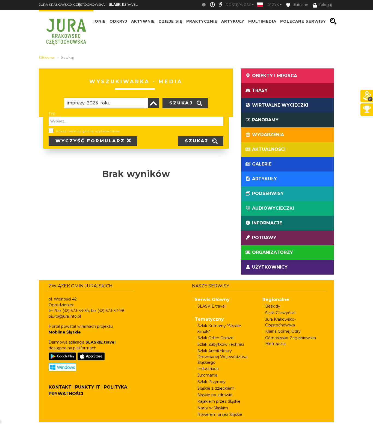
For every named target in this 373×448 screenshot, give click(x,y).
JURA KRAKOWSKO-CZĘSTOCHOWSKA (72, 4)
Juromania (207, 375)
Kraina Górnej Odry (283, 331)
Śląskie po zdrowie (214, 394)
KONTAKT (60, 387)
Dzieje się (170, 21)
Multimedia (262, 21)
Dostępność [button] (238, 5)
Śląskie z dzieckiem (215, 388)
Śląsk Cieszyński (280, 312)
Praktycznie (201, 21)
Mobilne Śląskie (65, 332)
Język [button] (273, 5)
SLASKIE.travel (211, 306)
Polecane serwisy (303, 21)
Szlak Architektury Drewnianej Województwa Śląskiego (222, 356)
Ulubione (300, 5)
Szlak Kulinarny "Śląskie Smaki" (219, 328)
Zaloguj (325, 5)
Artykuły (232, 21)
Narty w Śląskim (212, 407)
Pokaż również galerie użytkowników (88, 131)
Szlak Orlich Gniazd (215, 337)
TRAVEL (123, 4)
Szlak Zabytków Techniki (220, 344)
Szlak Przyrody (211, 381)
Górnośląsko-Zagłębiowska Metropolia (290, 340)
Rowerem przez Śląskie (219, 414)
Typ (52, 113)
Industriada (208, 368)
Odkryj (118, 21)
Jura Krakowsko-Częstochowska (280, 322)
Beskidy (272, 306)
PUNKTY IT (87, 387)
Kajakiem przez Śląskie (219, 401)
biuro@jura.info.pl (65, 316)
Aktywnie (143, 21)
